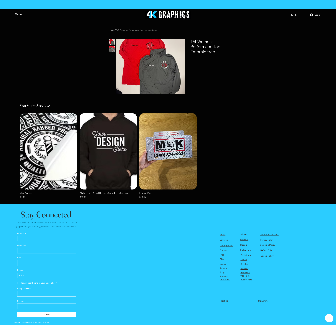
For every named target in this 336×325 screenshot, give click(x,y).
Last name (22, 245)
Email (20, 258)
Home (112, 30)
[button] (21, 13)
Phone (20, 270)
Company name (24, 289)
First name (22, 233)
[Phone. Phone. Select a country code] (21, 275)
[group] (168, 156)
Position (20, 301)
